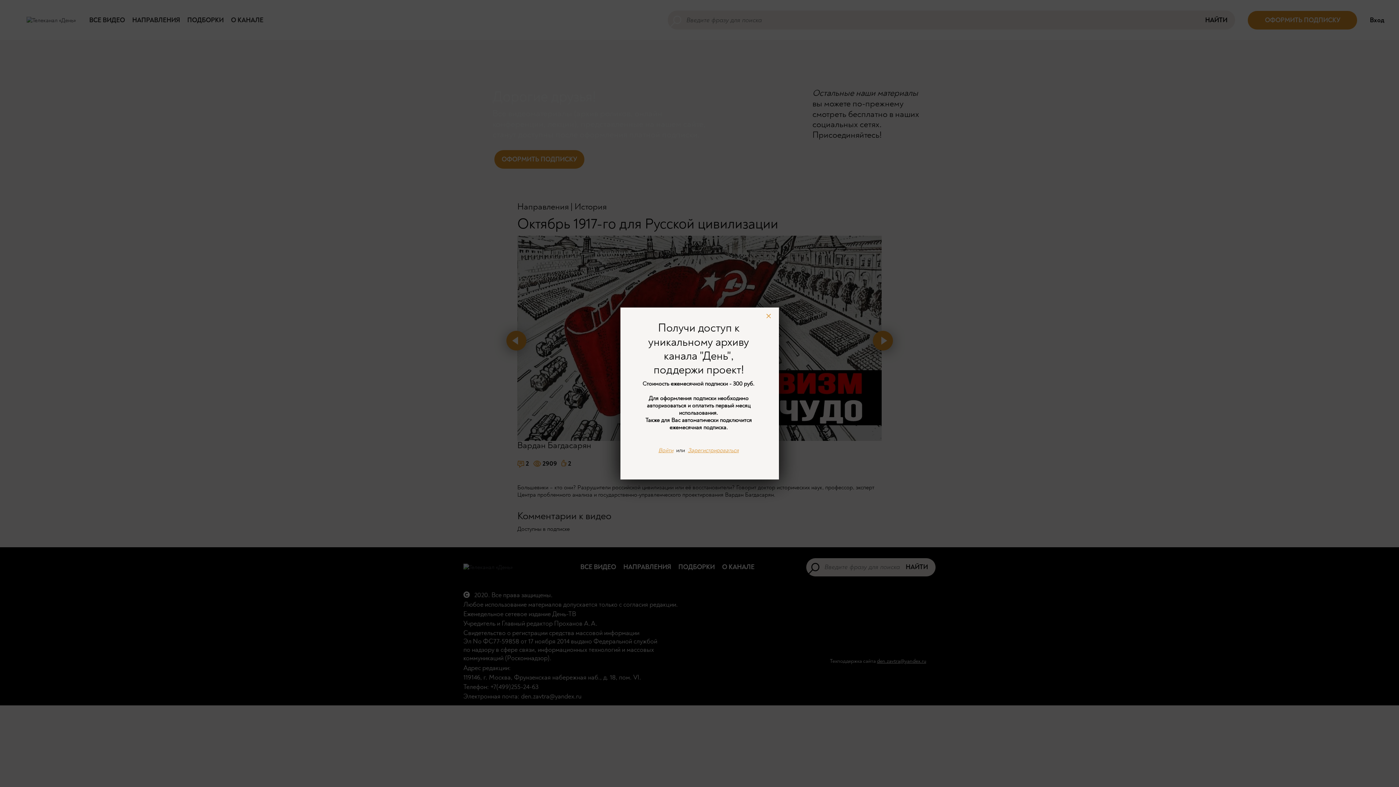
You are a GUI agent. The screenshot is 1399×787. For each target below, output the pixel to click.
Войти (665, 450)
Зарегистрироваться (713, 450)
